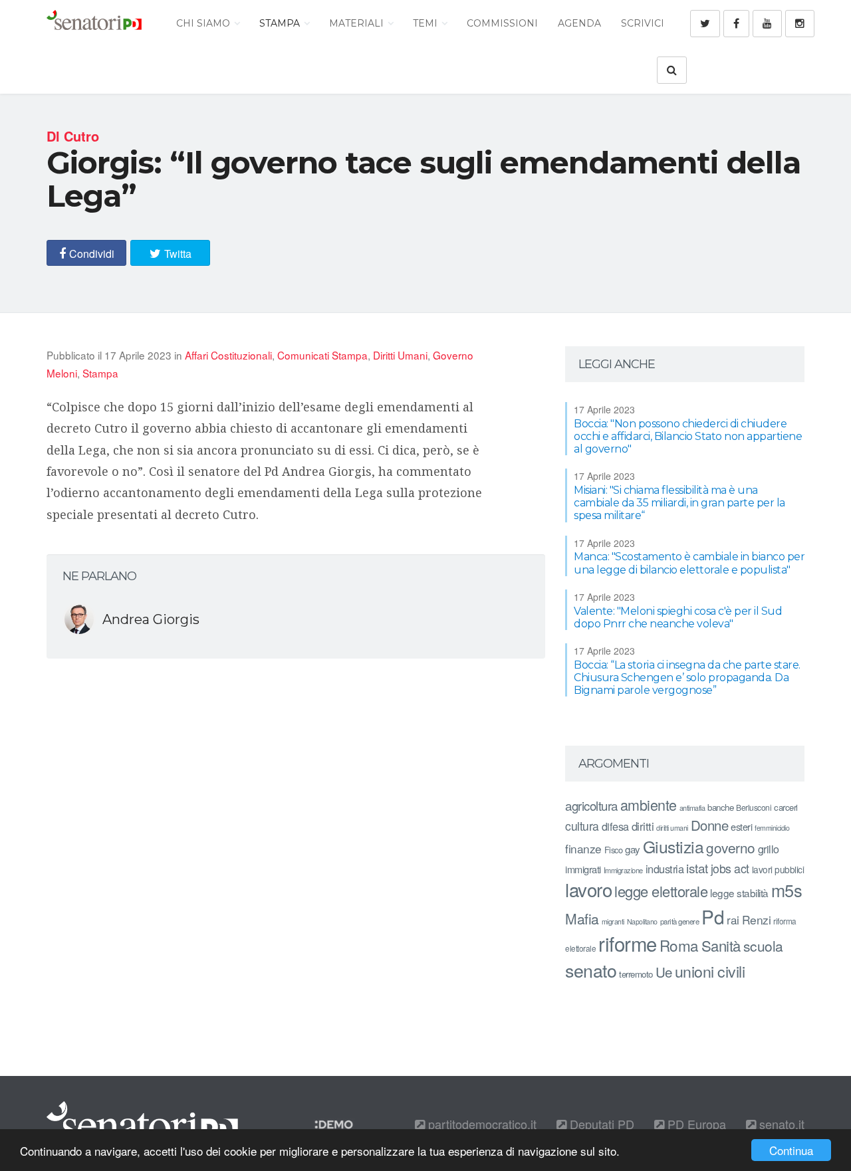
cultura (582, 825)
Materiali (357, 23)
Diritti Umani (400, 355)
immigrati (583, 869)
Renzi (756, 919)
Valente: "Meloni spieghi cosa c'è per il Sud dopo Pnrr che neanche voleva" (678, 617)
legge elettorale (660, 891)
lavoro (588, 889)
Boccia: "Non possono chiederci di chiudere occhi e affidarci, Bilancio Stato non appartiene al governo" (688, 436)
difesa (615, 826)
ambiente (648, 804)
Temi (426, 23)
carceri (786, 807)
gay (632, 849)
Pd (712, 916)
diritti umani (672, 828)
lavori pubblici (778, 869)
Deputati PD (600, 1123)
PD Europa (695, 1123)
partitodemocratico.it (481, 1123)
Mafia (582, 918)
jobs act (730, 868)
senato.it (780, 1123)
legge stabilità (739, 892)
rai (733, 919)
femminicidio (772, 828)
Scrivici (642, 23)
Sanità (721, 945)
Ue (664, 972)
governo (730, 847)
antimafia (692, 807)
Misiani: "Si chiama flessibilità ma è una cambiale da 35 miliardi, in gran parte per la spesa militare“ (679, 503)
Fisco (613, 849)
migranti (613, 921)
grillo (768, 849)
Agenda (579, 23)
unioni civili (710, 971)
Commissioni (502, 23)
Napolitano (642, 921)
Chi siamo (204, 23)
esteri (741, 826)
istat (697, 868)
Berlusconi (753, 807)
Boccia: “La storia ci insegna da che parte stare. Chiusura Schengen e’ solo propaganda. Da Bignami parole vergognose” (687, 677)
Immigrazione (623, 870)
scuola (763, 946)
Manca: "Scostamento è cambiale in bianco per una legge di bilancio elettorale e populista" (689, 563)
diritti (643, 826)
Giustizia (673, 846)
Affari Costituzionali (228, 355)
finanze (583, 848)
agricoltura (591, 805)
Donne (710, 825)
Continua (791, 1150)
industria (665, 869)
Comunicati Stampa (322, 355)
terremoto (636, 974)
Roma (679, 945)
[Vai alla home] (94, 23)
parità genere (679, 921)
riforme (627, 943)
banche (720, 807)
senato (590, 970)
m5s (786, 890)
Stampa (281, 23)
